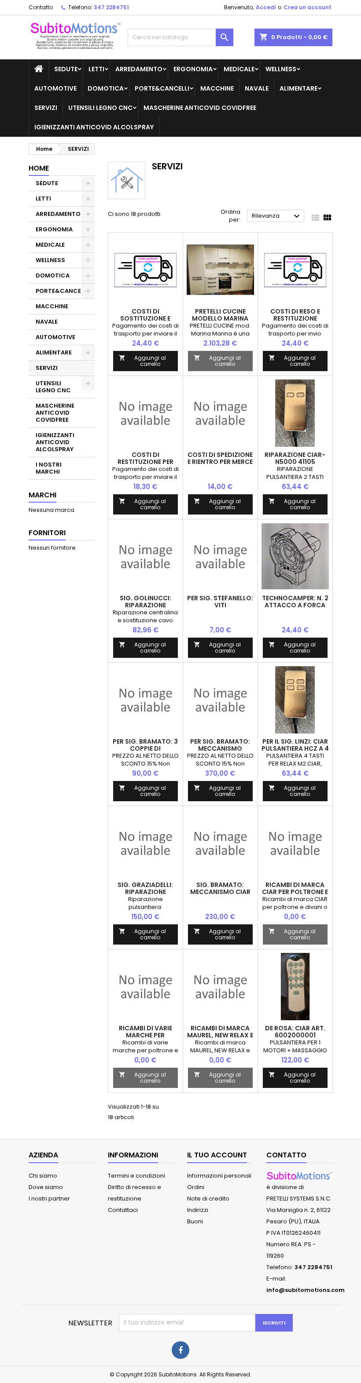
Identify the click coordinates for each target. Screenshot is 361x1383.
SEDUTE (65, 69)
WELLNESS (280, 69)
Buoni (195, 1221)
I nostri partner (49, 1198)
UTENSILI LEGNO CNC (100, 107)
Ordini (195, 1187)
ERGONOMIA (193, 69)
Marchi (42, 495)
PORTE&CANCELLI (162, 88)
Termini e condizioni (136, 1175)
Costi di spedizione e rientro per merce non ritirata (220, 461)
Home (39, 168)
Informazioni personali (219, 1175)
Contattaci (123, 1210)
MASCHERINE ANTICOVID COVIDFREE (200, 107)
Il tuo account (217, 1155)
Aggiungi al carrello (142, 361)
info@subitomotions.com (305, 1290)
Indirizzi (197, 1210)
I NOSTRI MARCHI (49, 468)
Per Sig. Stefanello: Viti (220, 601)
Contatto (41, 7)
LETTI (96, 69)
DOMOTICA (106, 88)
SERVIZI (45, 107)
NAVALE (257, 88)
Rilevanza (277, 216)
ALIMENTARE (298, 88)
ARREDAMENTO (138, 69)
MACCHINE (217, 88)
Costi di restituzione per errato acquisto (145, 461)
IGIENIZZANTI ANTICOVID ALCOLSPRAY (94, 127)
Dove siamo (46, 1187)
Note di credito (208, 1198)
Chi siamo (43, 1175)
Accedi (266, 7)
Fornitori (47, 533)
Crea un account (308, 7)
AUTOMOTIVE (55, 88)
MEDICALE (239, 69)
